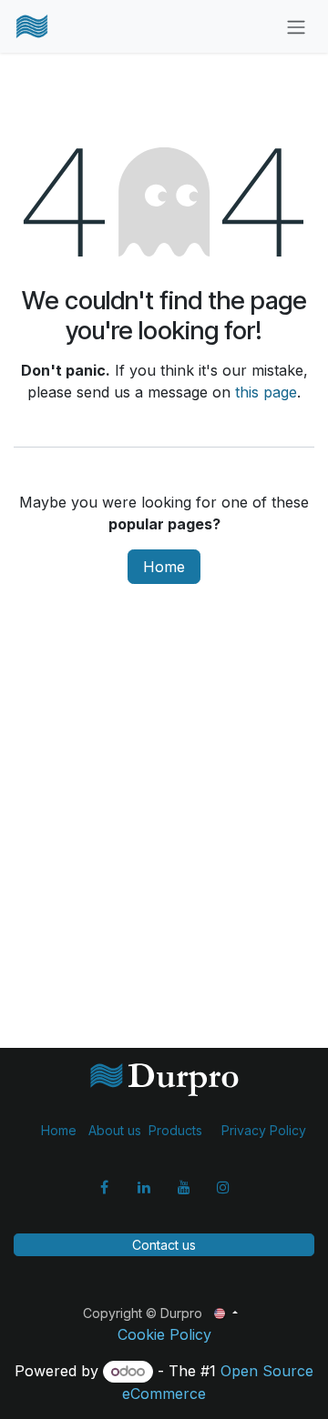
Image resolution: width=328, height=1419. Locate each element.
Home (164, 567)
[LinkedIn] (144, 1187)
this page (266, 392)
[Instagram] (223, 1187)
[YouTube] (184, 1187)
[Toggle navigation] (296, 26)
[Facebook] (104, 1187)
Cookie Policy (164, 1334)
